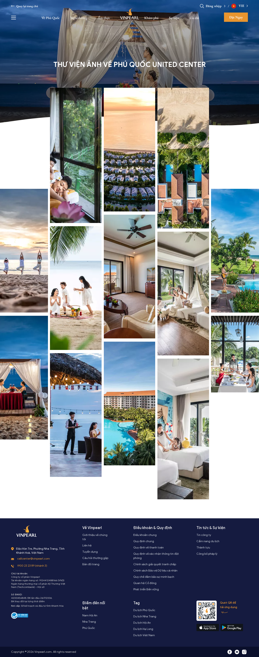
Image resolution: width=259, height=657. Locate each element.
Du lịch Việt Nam (144, 635)
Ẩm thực (104, 18)
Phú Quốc (88, 628)
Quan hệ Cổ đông (144, 583)
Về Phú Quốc (50, 18)
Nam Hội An (89, 615)
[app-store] (207, 627)
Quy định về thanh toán (148, 547)
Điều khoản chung (145, 535)
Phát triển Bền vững (146, 589)
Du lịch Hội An (142, 622)
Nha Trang (89, 621)
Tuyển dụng (90, 551)
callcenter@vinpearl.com (33, 558)
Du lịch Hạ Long (143, 629)
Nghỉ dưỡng (78, 18)
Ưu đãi (194, 18)
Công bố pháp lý (206, 554)
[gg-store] (232, 627)
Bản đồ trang (90, 564)
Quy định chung (143, 541)
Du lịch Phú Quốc (144, 610)
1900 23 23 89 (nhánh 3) (32, 565)
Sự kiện (174, 18)
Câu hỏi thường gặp (95, 558)
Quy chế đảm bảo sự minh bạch (153, 577)
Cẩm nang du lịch (207, 541)
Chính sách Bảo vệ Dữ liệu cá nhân (155, 570)
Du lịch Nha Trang (144, 616)
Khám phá (151, 18)
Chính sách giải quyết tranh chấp (154, 564)
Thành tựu (203, 547)
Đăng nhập (214, 6)
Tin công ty (203, 535)
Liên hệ (86, 545)
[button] (224, 6)
